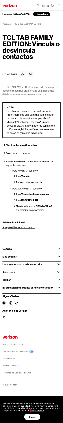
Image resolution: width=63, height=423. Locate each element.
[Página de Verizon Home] (9, 5)
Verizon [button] (6, 279)
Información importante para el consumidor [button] (27, 287)
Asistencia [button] (8, 272)
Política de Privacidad (12, 344)
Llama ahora (42, 14)
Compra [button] (7, 248)
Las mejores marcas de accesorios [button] (22, 264)
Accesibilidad (8, 359)
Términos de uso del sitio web (16, 373)
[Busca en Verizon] (38, 5)
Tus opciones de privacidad (15, 352)
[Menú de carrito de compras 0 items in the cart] (52, 5)
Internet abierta (10, 366)
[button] (22, 74)
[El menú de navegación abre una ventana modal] (59, 5)
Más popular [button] (9, 256)
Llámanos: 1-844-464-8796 (16, 14)
